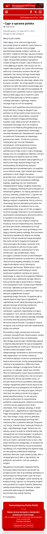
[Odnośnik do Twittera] (35, 12)
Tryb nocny (9, 27)
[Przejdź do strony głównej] (23, 5)
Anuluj (30, 525)
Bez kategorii (18, 34)
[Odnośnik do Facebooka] (31, 12)
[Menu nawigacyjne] (6, 12)
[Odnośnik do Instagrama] (40, 12)
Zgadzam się (19, 525)
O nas (23, 509)
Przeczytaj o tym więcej (23, 521)
